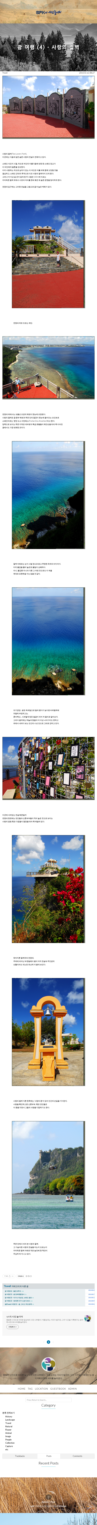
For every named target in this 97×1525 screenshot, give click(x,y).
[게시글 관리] (12, 1276)
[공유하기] (9, 1276)
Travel (5, 73)
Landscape (10, 1419)
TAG (30, 1388)
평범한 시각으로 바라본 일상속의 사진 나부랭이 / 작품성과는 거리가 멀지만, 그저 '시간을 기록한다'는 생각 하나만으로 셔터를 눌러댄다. (44, 1321)
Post (52, 1501)
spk (32, 1505)
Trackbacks (20, 1456)
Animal (8, 1433)
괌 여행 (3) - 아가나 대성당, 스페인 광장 (18, 1298)
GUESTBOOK (58, 1388)
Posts (48, 1456)
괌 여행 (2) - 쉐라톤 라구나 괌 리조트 (17, 1301)
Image (8, 1436)
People (8, 1439)
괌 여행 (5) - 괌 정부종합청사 (14, 1294)
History (8, 1416)
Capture (9, 1446)
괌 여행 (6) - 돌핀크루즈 (13, 1291)
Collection (10, 1443)
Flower (8, 1429)
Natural (8, 1426)
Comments (77, 1456)
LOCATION (41, 1388)
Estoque (61, 1505)
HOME (22, 1388)
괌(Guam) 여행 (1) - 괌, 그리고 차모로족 (18, 1304)
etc (6, 1449)
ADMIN (72, 1388)
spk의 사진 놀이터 (14, 1316)
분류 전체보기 (8, 1412)
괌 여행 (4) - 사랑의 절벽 (48, 47)
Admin (45, 1501)
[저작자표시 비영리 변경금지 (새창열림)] (28, 1276)
